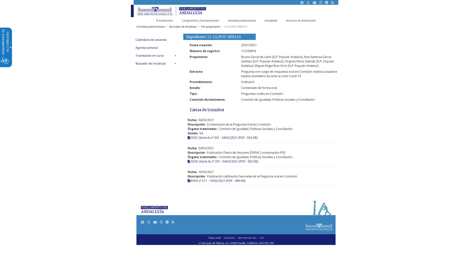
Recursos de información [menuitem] (301, 20)
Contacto (229, 237)
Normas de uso (247, 237)
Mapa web (214, 237)
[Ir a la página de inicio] (155, 11)
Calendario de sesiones (151, 40)
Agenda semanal (147, 48)
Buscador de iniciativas (151, 64)
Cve (261, 237)
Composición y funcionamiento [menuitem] (200, 20)
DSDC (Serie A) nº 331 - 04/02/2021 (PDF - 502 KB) (224, 138)
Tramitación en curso (150, 56)
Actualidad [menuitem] (271, 20)
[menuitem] (157, 40)
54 (201, 133)
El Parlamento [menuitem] (164, 20)
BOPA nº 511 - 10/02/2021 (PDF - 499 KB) (217, 181)
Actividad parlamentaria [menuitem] (242, 20)
